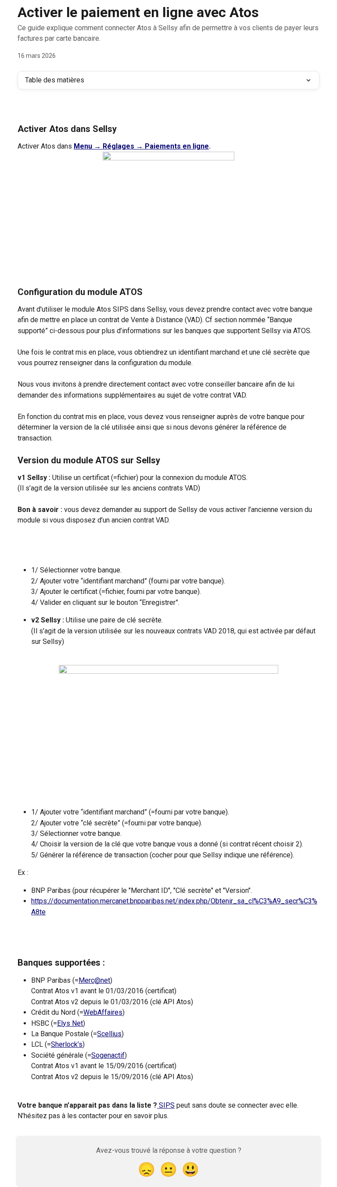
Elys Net (70, 1023)
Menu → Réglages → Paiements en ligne (141, 146)
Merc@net (94, 980)
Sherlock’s (66, 1044)
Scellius (109, 1034)
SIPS (166, 1105)
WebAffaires (102, 1012)
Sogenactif (108, 1055)
